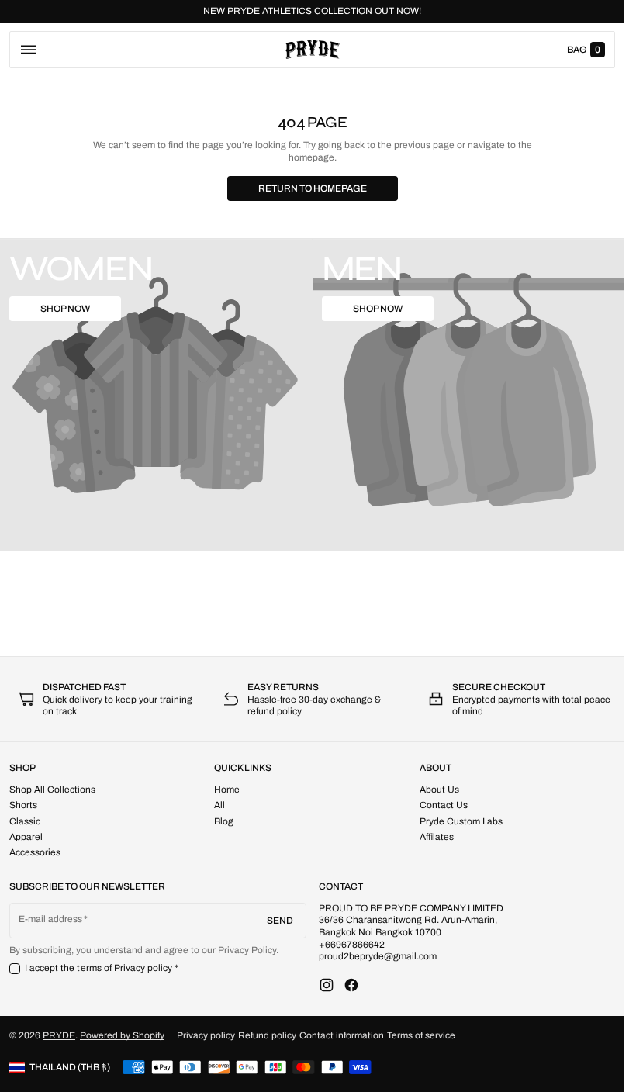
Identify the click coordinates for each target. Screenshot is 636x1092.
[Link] (312, 11)
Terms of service (421, 1035)
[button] (28, 49)
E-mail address (51, 919)
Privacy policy (143, 967)
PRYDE (59, 1035)
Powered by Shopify (122, 1035)
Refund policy (267, 1035)
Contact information (341, 1035)
